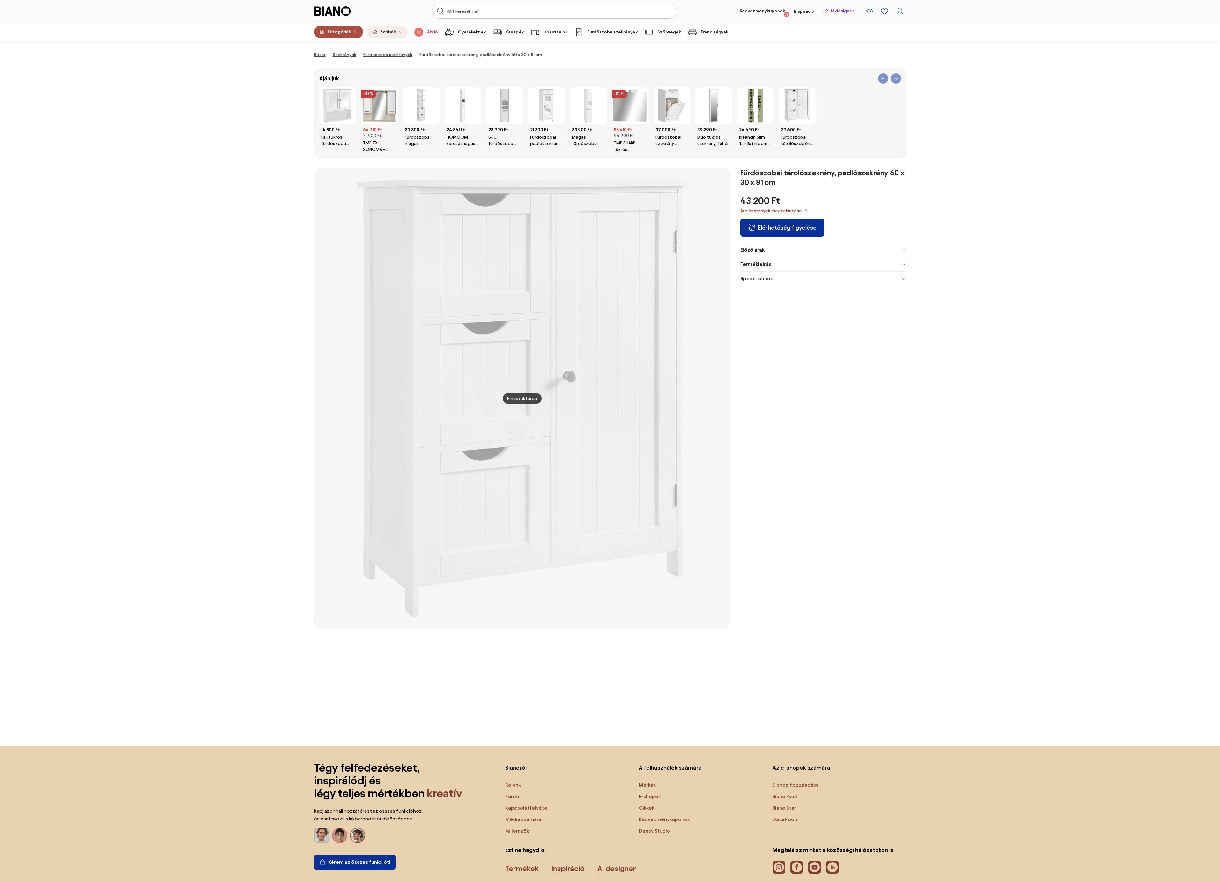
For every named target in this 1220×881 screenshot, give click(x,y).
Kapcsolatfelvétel (527, 808)
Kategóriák (339, 31)
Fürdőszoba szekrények (612, 32)
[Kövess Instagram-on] (779, 867)
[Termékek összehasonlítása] (869, 11)
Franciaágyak (714, 32)
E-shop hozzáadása (796, 785)
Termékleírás (755, 264)
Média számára (523, 819)
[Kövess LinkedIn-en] (832, 867)
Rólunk (513, 785)
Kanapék (515, 32)
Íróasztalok (555, 32)
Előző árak (752, 250)
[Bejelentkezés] (899, 11)
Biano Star (784, 808)
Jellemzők (517, 830)
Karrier (513, 796)
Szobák (388, 31)
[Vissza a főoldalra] (343, 11)
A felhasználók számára (670, 768)
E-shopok (650, 796)
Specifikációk (756, 278)
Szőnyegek (669, 32)
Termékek (522, 868)
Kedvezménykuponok (764, 12)
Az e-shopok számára (801, 768)
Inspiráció (804, 11)
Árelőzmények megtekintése (771, 211)
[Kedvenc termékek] (884, 11)
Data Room (786, 819)
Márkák (647, 785)
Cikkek (646, 808)
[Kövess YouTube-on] (814, 867)
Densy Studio (654, 830)
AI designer (842, 11)
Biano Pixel (785, 796)
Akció (432, 32)
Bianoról (516, 768)
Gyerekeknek (472, 32)
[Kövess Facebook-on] (796, 867)
